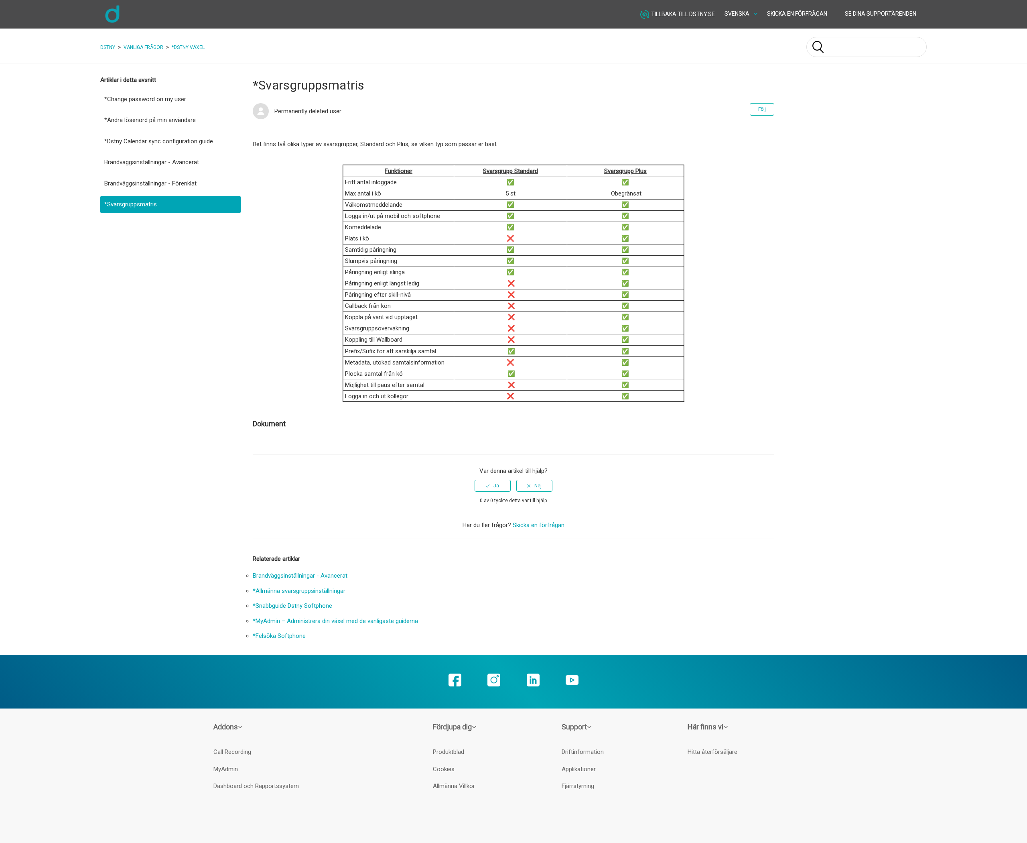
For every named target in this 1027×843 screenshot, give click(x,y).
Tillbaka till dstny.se (683, 13)
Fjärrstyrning (578, 786)
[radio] (493, 486)
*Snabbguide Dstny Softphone (292, 605)
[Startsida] (112, 21)
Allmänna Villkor (454, 786)
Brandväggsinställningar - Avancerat (151, 162)
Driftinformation (583, 751)
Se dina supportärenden (880, 13)
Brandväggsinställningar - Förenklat (150, 183)
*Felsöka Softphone (279, 635)
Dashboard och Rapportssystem (256, 786)
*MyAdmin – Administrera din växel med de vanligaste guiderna (335, 621)
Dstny (107, 47)
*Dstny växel (188, 47)
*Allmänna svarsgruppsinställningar (299, 591)
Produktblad (448, 751)
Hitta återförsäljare (712, 751)
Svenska (738, 13)
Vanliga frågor (143, 47)
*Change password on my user (145, 99)
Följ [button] (762, 109)
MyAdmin (225, 769)
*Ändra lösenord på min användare (150, 120)
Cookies (444, 769)
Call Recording (232, 751)
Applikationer (579, 769)
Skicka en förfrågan (797, 13)
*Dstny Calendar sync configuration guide (158, 141)
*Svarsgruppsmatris (130, 204)
